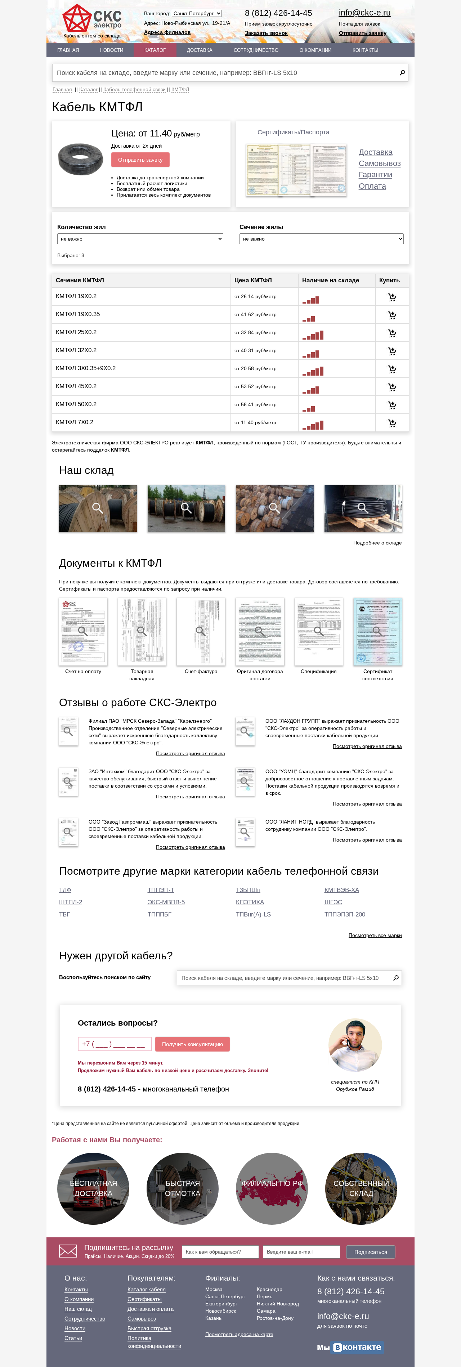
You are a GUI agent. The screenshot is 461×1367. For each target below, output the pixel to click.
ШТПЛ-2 (70, 902)
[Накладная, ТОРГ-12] (142, 631)
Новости (111, 50)
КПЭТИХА (250, 902)
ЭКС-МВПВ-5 (166, 902)
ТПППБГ (159, 914)
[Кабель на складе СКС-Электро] (186, 508)
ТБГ (64, 914)
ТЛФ (65, 890)
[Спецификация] (319, 631)
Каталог (155, 50)
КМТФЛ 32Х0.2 (76, 350)
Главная (68, 50)
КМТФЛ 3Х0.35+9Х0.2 (86, 368)
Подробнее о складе (377, 543)
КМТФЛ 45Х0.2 (76, 386)
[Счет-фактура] (201, 631)
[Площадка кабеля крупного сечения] (275, 508)
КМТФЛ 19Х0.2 (76, 296)
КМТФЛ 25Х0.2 (76, 332)
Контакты (366, 50)
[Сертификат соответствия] (378, 631)
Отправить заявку (362, 33)
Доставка (199, 50)
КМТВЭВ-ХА (342, 890)
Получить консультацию (192, 1044)
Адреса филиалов (167, 32)
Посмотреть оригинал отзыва (190, 753)
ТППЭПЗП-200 (345, 914)
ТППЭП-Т (161, 890)
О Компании (315, 50)
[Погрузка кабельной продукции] (363, 508)
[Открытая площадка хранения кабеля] (98, 508)
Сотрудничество (256, 50)
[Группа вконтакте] (351, 1347)
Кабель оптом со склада (92, 36)
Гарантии (375, 174)
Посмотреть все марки (375, 935)
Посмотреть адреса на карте (239, 1334)
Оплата (372, 186)
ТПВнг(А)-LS (253, 914)
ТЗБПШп (248, 890)
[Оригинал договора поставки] (260, 631)
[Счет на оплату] (83, 631)
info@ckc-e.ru (365, 12)
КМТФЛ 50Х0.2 (76, 404)
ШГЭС (333, 902)
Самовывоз (380, 163)
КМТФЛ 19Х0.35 (78, 314)
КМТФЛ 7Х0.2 (74, 422)
